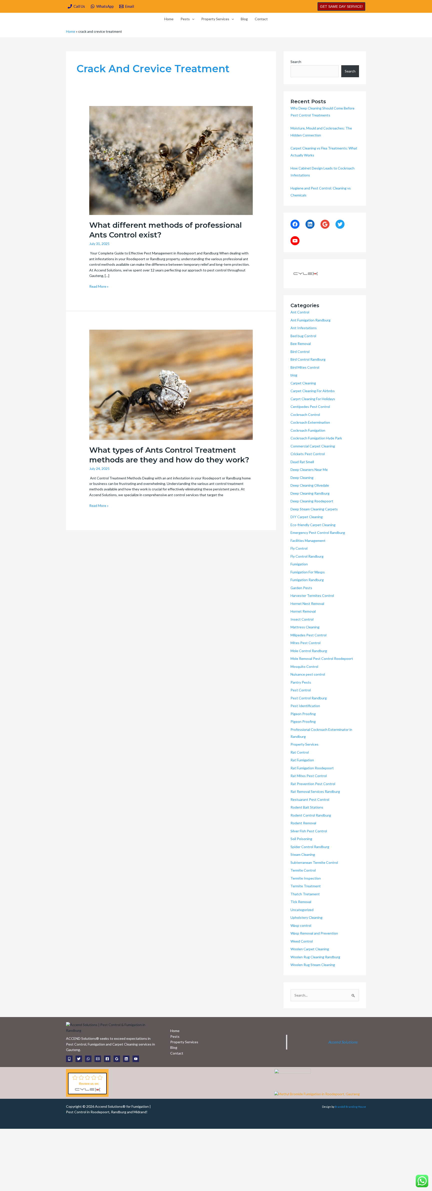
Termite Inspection (305, 878)
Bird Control (300, 351)
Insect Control (302, 619)
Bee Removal (300, 343)
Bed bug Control (303, 336)
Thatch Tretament (305, 894)
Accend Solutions (343, 1042)
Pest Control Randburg (308, 698)
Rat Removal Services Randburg (315, 791)
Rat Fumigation (302, 760)
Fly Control (299, 548)
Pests (185, 19)
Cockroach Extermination (310, 422)
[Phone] (69, 1059)
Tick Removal (300, 902)
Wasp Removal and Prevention (314, 933)
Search (295, 61)
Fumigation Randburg (307, 580)
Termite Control (303, 870)
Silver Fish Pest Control (308, 831)
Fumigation (299, 564)
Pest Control (300, 690)
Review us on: (89, 1084)
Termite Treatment (305, 886)
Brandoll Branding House (350, 1106)
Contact (261, 19)
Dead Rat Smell (302, 462)
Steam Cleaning (302, 854)
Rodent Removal (303, 823)
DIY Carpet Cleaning (306, 517)
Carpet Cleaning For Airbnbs (312, 391)
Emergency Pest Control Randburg (317, 532)
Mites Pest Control (305, 643)
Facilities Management (308, 540)
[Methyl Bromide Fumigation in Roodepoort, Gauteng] (317, 1094)
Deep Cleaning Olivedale (309, 485)
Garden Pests (301, 588)
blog (293, 375)
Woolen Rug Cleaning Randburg (315, 957)
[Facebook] (295, 224)
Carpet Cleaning (303, 383)
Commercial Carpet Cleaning (312, 446)
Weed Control (301, 941)
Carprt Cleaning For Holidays (312, 399)
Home (169, 19)
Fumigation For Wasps (307, 572)
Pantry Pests (300, 682)
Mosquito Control (304, 666)
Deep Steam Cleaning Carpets (314, 509)
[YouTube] (295, 240)
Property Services (215, 19)
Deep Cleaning (302, 477)
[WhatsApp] (88, 1059)
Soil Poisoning (301, 839)
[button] (341, 6)
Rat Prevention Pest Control (312, 784)
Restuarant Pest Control (309, 799)
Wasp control (300, 925)
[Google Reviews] (117, 1059)
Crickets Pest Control (307, 454)
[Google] (325, 224)
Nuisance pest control (307, 674)
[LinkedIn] (310, 224)
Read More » (98, 286)
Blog (244, 19)
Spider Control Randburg (309, 847)
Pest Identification (305, 706)
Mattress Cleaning (305, 627)
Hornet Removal (303, 611)
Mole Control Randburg (308, 651)
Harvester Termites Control (312, 595)
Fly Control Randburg (307, 556)
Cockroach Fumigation (307, 430)
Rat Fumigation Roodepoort (312, 768)
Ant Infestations (303, 328)
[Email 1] (97, 1059)
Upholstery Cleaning (306, 917)
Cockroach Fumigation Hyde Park (316, 438)
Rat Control (299, 752)
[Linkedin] (126, 1059)
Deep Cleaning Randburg (310, 493)
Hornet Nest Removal (307, 603)
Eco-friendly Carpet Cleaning (313, 525)
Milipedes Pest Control (308, 635)
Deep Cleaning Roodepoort (311, 501)
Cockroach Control (305, 414)
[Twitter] (340, 224)
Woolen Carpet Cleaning (309, 949)
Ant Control (299, 312)
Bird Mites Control (304, 367)
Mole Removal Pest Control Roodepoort (321, 658)
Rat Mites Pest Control (308, 776)
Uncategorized (302, 910)
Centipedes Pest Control (310, 406)
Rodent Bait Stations (306, 807)
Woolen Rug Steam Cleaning (312, 965)
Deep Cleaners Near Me (309, 469)
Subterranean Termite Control (314, 862)
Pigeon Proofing (303, 714)
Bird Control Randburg (308, 359)
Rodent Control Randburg (310, 815)
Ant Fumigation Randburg (310, 320)
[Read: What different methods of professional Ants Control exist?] (170, 160)
